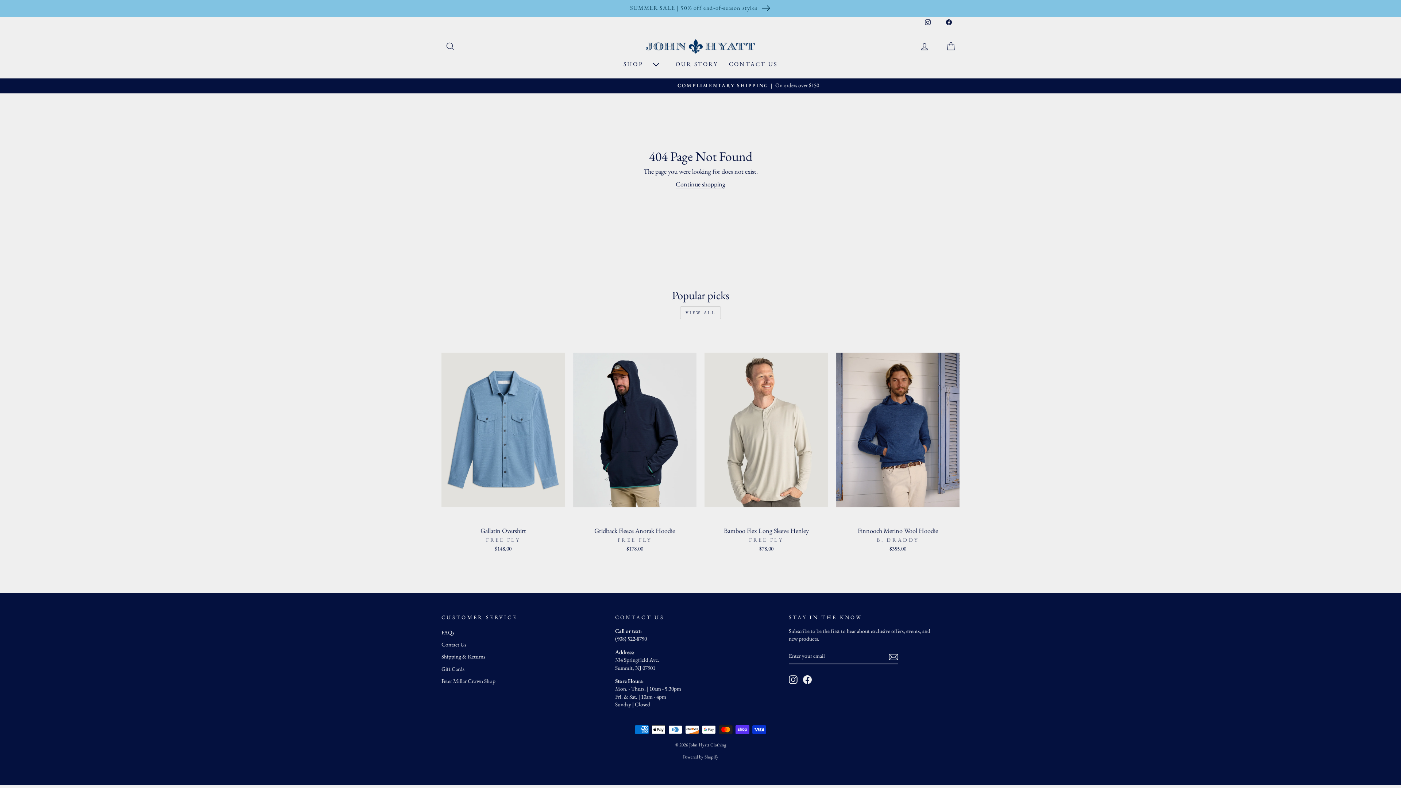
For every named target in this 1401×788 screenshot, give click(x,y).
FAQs (447, 632)
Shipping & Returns (463, 656)
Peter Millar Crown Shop (468, 681)
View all (701, 313)
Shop (634, 64)
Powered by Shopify (700, 757)
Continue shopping (700, 184)
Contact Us (753, 64)
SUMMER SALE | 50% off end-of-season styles (693, 8)
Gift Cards (452, 669)
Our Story (697, 64)
